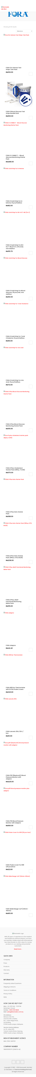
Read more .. (18, 949)
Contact (6, 973)
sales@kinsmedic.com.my (15, 1012)
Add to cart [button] (30, 74)
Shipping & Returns (10, 987)
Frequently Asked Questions (12, 983)
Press (5, 963)
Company (7, 960)
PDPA (5, 997)
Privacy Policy (8, 994)
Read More (30, 915)
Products (6, 966)
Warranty (7, 970)
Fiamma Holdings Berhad (23, 1069)
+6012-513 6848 (14, 1010)
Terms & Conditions (10, 990)
